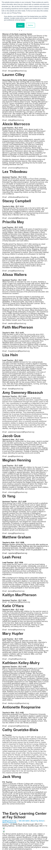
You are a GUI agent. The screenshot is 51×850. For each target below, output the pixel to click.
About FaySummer (9, 822)
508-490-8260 (24, 820)
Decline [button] (30, 25)
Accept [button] (20, 25)
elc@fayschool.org (9, 820)
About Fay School (37, 820)
